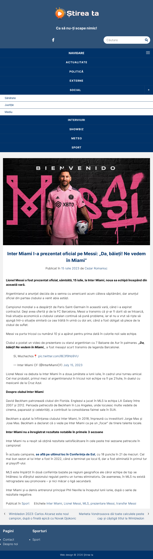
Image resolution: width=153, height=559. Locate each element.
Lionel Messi (72, 503)
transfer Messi (126, 503)
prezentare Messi (102, 503)
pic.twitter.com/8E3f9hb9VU (58, 356)
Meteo (76, 138)
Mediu (8, 111)
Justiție (9, 104)
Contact (8, 539)
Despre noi (10, 544)
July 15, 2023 (72, 365)
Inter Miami (54, 503)
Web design (66, 554)
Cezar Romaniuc (96, 268)
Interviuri (76, 119)
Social (75, 90)
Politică (76, 71)
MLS (86, 503)
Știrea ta (88, 554)
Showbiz (76, 129)
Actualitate (76, 62)
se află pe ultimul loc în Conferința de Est (65, 454)
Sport (77, 147)
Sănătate (10, 98)
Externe (76, 80)
